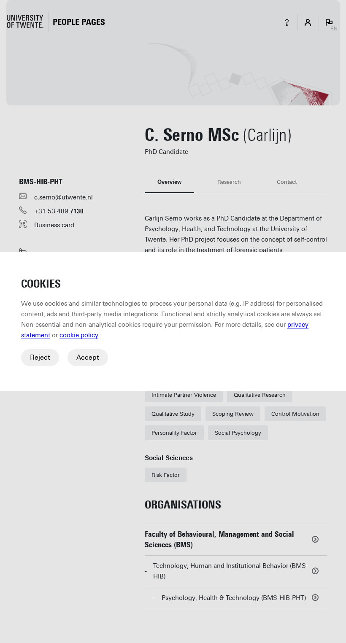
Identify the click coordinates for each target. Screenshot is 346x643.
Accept (87, 357)
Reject (40, 357)
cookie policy (78, 335)
